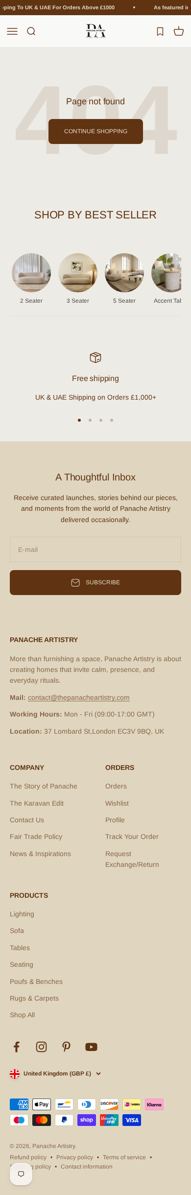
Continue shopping (95, 131)
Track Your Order (132, 836)
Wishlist (117, 803)
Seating (21, 964)
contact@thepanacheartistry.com (79, 697)
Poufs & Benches (36, 981)
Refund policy (28, 1157)
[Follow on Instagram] (41, 1046)
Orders (116, 786)
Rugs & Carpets (34, 998)
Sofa (17, 930)
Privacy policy (74, 1157)
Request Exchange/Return (132, 859)
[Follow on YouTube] (91, 1046)
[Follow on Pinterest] (66, 1046)
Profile (115, 820)
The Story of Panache (43, 786)
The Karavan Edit (37, 803)
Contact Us (27, 820)
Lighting (22, 914)
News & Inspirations (40, 854)
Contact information (87, 1166)
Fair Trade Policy (36, 836)
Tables (20, 948)
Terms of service (124, 1157)
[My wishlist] (160, 30)
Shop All (22, 1015)
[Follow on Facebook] (16, 1046)
